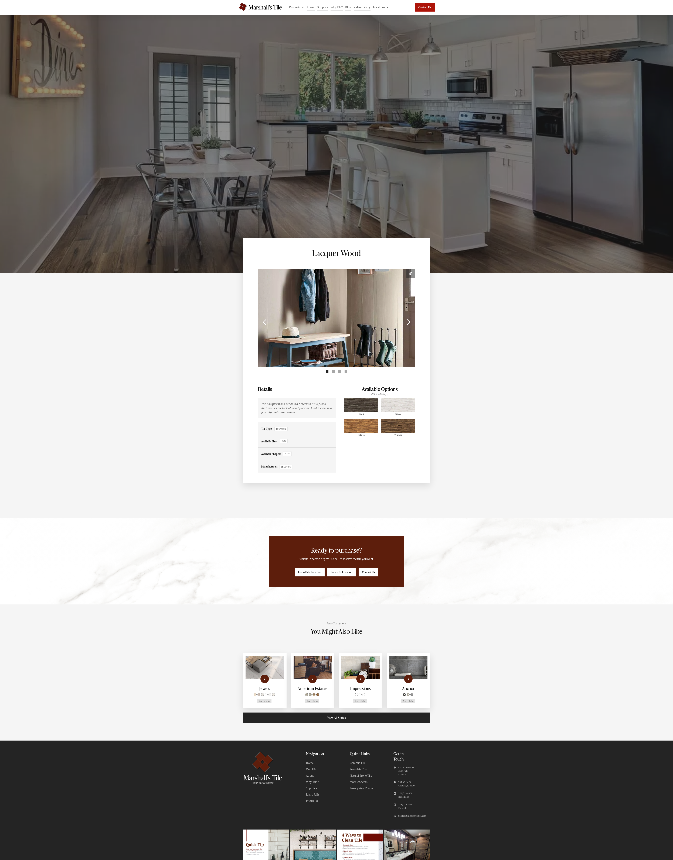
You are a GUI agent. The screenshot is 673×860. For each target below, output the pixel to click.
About (311, 7)
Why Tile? (337, 7)
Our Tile (311, 769)
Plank (287, 453)
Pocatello (312, 801)
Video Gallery (362, 7)
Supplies (322, 7)
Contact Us (424, 7)
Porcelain (281, 429)
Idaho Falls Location (309, 572)
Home (310, 763)
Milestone (286, 467)
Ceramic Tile (358, 763)
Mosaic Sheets (359, 782)
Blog (348, 7)
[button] (296, 7)
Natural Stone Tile (361, 775)
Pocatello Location (341, 572)
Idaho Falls (312, 794)
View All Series (336, 718)
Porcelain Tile (358, 769)
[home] (258, 7)
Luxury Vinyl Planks (361, 788)
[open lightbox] (336, 318)
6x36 (284, 441)
